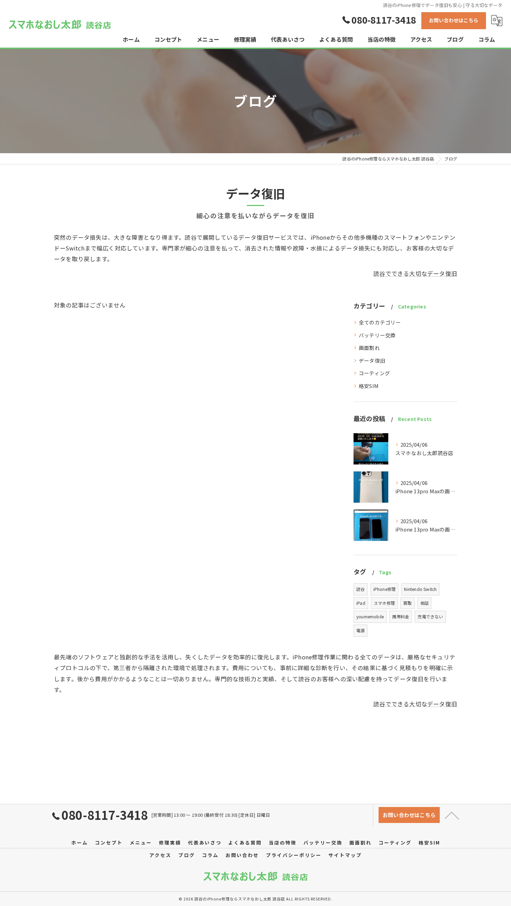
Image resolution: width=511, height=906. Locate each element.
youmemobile (370, 616)
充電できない (430, 616)
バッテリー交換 (377, 335)
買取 (407, 603)
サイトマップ (345, 854)
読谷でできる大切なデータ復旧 (415, 273)
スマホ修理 (384, 603)
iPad (360, 603)
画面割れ (369, 347)
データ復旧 (372, 360)
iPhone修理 (384, 589)
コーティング (374, 373)
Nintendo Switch (420, 589)
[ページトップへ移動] (452, 815)
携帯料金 (400, 616)
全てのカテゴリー (380, 322)
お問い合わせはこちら (453, 20)
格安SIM (369, 385)
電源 (360, 630)
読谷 (360, 589)
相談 (424, 603)
